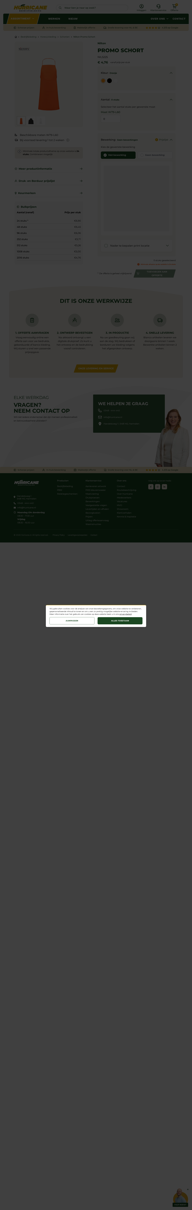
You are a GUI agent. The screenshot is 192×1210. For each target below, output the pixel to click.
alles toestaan (120, 621)
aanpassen (72, 621)
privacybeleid (125, 614)
